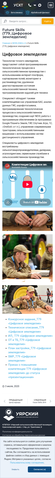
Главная (6, 43)
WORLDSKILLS (19, 43)
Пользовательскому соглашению (27, 462)
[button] (50, 5)
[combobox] (20, 21)
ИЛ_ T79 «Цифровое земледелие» (30, 335)
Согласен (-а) (40, 469)
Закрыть (15, 469)
